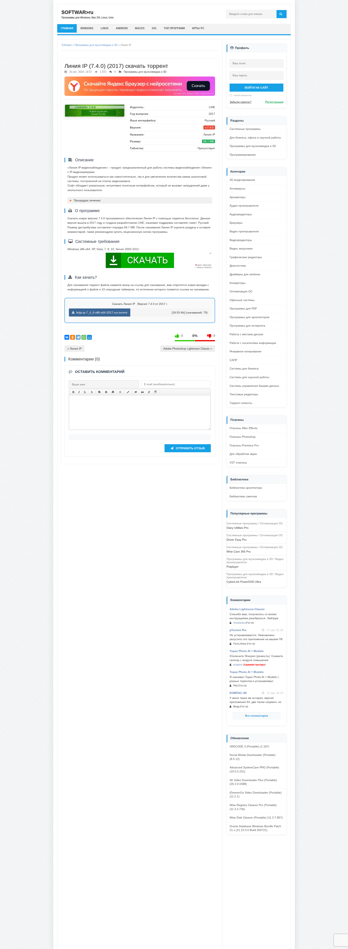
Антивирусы (237, 188)
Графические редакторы (246, 257)
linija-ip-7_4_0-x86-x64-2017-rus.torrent (101, 312)
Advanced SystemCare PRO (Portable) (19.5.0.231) (254, 769)
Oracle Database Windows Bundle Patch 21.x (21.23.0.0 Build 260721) (255, 828)
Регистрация (274, 101)
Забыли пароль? (241, 101)
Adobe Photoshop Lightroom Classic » (187, 348)
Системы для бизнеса (244, 368)
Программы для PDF (243, 308)
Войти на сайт (256, 87)
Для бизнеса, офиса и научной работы (255, 137)
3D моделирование (242, 179)
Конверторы (237, 283)
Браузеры (236, 222)
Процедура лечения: (87, 200)
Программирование (243, 154)
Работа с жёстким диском (246, 334)
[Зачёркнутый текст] (91, 392)
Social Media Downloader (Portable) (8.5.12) (253, 757)
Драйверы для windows (245, 274)
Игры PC (198, 28)
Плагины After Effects (243, 428)
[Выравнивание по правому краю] (112, 392)
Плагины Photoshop (243, 436)
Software (66, 45)
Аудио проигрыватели (244, 205)
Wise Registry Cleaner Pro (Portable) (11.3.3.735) (253, 807)
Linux (105, 28)
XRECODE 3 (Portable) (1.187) (249, 746)
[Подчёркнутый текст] (85, 392)
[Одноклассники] (72, 337)
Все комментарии (256, 715)
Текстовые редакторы (244, 394)
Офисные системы (242, 300)
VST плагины (238, 462)
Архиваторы (237, 197)
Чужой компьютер (242, 95)
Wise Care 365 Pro (239, 551)
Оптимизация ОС (241, 291)
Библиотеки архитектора (246, 487)
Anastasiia (239, 622)
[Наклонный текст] (79, 392)
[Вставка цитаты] (142, 392)
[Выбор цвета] (128, 392)
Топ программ (174, 28)
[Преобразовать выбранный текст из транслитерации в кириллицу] (149, 392)
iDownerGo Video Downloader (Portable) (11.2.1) (256, 794)
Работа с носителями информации (253, 343)
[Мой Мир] (89, 337)
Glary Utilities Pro (238, 527)
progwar (237, 664)
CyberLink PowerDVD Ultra (244, 581)
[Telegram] (78, 337)
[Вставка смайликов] (120, 392)
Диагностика (238, 265)
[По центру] (106, 392)
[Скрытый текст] (135, 392)
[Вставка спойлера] (155, 392)
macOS (140, 28)
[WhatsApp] (83, 337)
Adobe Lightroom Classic (247, 609)
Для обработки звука (243, 453)
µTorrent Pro (238, 630)
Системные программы (245, 128)
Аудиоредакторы (241, 214)
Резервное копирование (245, 351)
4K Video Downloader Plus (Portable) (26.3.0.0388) (253, 782)
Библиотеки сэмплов (243, 496)
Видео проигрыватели (244, 231)
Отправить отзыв (190, 448)
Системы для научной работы (249, 377)
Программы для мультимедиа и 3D (96, 45)
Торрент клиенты (241, 403)
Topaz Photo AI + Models (247, 651)
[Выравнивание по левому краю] (99, 392)
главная (67, 28)
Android (122, 28)
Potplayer (233, 566)
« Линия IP (74, 348)
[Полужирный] (73, 392)
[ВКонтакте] (66, 337)
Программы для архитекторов (249, 317)
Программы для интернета (247, 325)
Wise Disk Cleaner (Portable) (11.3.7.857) (256, 817)
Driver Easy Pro (236, 539)
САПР (233, 360)
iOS (154, 28)
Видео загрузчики (241, 248)
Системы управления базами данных (254, 385)
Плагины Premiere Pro (244, 445)
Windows (86, 28)
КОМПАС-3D (238, 692)
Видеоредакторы (241, 240)
